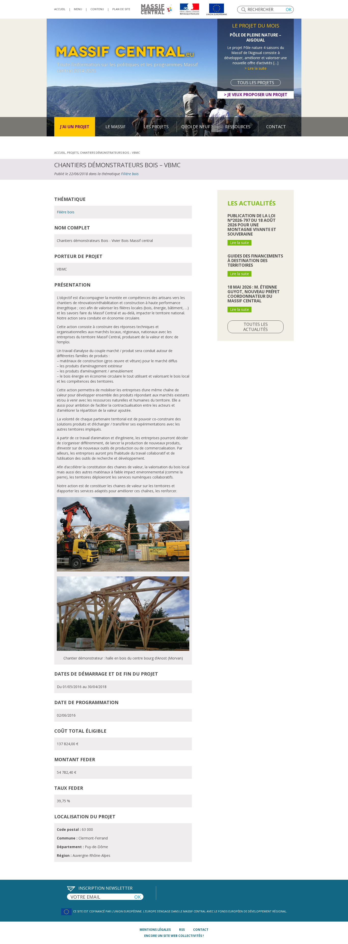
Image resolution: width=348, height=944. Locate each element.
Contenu (97, 9)
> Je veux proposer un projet (255, 94)
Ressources (237, 127)
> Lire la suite (255, 68)
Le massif (115, 127)
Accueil (59, 152)
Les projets (156, 127)
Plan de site (121, 9)
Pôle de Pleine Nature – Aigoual (255, 37)
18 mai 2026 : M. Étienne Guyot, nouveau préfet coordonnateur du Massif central (253, 294)
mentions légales (155, 929)
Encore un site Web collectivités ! (174, 936)
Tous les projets (255, 82)
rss (182, 929)
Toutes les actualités (255, 326)
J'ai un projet (74, 127)
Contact (276, 127)
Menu (78, 9)
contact (200, 929)
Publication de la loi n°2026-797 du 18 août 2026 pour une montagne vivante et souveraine (251, 225)
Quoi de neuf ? (197, 127)
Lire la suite (239, 242)
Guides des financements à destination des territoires (255, 260)
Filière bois (130, 173)
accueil (59, 9)
